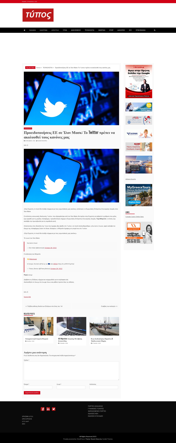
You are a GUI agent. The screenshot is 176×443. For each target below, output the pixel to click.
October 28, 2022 (51, 248)
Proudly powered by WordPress (74, 439)
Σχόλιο (26, 360)
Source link (27, 297)
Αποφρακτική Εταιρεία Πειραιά (36, 338)
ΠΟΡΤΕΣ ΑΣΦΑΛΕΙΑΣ (95, 406)
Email (59, 384)
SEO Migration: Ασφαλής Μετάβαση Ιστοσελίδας (70, 339)
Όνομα (26, 384)
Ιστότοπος (93, 384)
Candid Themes (107, 439)
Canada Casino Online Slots (134, 217)
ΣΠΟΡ (111, 30)
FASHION (32, 30)
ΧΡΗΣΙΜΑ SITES (27, 416)
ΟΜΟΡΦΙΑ (101, 30)
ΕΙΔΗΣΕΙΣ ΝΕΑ (93, 413)
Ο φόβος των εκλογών (108, 306)
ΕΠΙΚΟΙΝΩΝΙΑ (140, 30)
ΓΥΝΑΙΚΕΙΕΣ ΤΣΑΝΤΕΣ (96, 409)
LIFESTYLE (55, 30)
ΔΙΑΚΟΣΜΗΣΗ (76, 30)
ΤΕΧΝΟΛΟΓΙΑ (89, 30)
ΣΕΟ (23, 424)
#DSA (56, 264)
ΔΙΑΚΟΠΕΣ (121, 30)
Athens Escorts (130, 179)
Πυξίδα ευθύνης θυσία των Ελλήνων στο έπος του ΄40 (45, 306)
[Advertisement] (88, 46)
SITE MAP (25, 421)
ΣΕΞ (130, 30)
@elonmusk (33, 259)
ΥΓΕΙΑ (65, 30)
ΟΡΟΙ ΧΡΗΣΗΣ (27, 419)
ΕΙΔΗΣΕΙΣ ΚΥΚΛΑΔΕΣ (95, 416)
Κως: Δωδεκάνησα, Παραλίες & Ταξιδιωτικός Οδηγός (102, 339)
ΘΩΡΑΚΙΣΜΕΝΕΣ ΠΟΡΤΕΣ (97, 411)
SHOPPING (43, 30)
